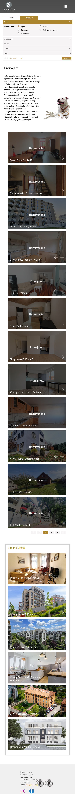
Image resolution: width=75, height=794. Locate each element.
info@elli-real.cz (32, 784)
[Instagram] (22, 792)
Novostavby (25, 33)
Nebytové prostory (50, 30)
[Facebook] (29, 792)
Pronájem (29, 17)
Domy (45, 26)
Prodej (11, 17)
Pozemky (25, 30)
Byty (23, 26)
